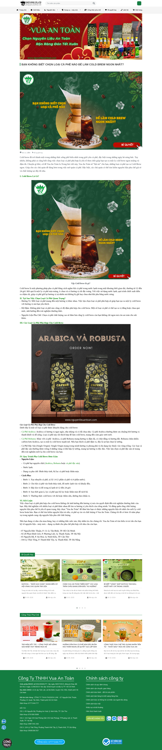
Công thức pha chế (94, 10)
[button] (68, 3)
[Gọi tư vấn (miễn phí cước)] (4, 727)
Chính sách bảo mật (93, 704)
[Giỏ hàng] (139, 3)
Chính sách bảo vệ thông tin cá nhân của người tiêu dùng (106, 700)
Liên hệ (125, 10)
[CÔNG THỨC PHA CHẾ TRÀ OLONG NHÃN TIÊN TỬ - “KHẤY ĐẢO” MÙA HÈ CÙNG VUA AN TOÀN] (122, 631)
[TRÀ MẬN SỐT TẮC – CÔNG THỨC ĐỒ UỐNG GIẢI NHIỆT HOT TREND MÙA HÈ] (40, 631)
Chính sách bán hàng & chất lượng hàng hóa (102, 696)
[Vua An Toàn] (31, 3)
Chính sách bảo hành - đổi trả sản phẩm (100, 692)
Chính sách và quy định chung (97, 685)
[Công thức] (7, 743)
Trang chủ (22, 10)
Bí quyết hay (112, 10)
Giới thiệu (36, 10)
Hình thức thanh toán (93, 711)
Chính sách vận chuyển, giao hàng (98, 688)
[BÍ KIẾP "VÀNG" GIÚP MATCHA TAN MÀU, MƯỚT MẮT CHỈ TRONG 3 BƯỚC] (122, 570)
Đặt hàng (139, 10)
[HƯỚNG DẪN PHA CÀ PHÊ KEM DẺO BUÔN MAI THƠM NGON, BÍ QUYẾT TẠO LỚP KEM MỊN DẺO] (81, 631)
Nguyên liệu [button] (51, 10)
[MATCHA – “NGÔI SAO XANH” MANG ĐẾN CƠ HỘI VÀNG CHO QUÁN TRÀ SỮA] (40, 570)
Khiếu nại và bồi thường (94, 707)
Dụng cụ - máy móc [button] (71, 10)
